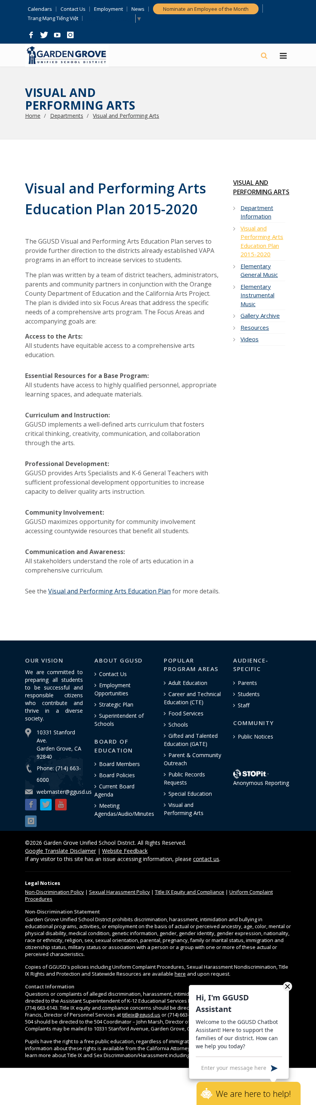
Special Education (190, 793)
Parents (247, 682)
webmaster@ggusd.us (64, 791)
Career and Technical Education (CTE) (192, 698)
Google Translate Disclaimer (60, 850)
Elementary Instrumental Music (257, 295)
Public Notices (255, 736)
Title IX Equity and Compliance (189, 891)
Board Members (119, 764)
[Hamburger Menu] (283, 56)
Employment (108, 9)
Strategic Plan (116, 704)
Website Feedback (125, 850)
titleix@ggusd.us (141, 1014)
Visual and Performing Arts (126, 115)
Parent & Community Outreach (192, 759)
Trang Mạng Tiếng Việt (53, 18)
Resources (254, 327)
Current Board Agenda (114, 790)
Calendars (40, 9)
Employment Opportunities (112, 689)
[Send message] (274, 1067)
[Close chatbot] (287, 986)
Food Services (185, 713)
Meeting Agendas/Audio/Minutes (124, 809)
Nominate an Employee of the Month (206, 8)
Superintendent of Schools (119, 719)
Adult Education (187, 682)
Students (249, 694)
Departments (66, 115)
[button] (31, 35)
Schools (178, 724)
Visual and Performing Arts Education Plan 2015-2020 (261, 241)
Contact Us (73, 9)
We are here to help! (253, 1093)
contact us (206, 859)
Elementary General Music (259, 270)
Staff (243, 705)
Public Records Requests (184, 778)
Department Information (256, 212)
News (138, 9)
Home (32, 115)
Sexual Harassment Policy (119, 891)
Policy (54, 891)
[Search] (265, 56)
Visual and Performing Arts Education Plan (109, 591)
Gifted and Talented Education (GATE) (191, 739)
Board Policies (117, 775)
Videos (249, 339)
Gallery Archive (260, 315)
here (180, 973)
